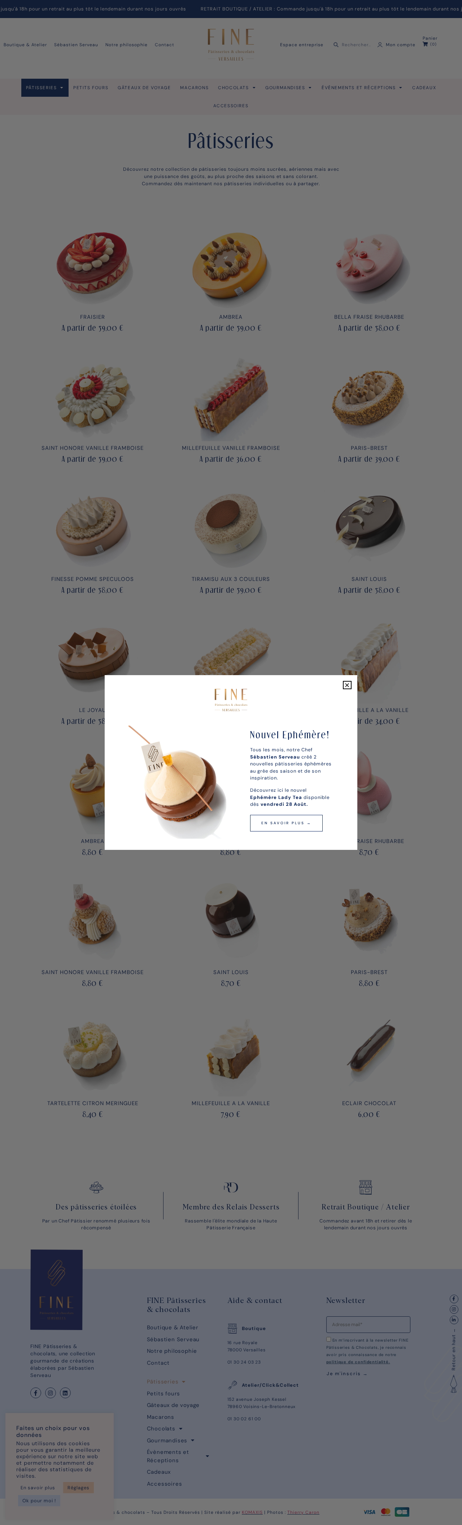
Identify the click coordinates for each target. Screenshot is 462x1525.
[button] (347, 685)
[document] (231, 762)
